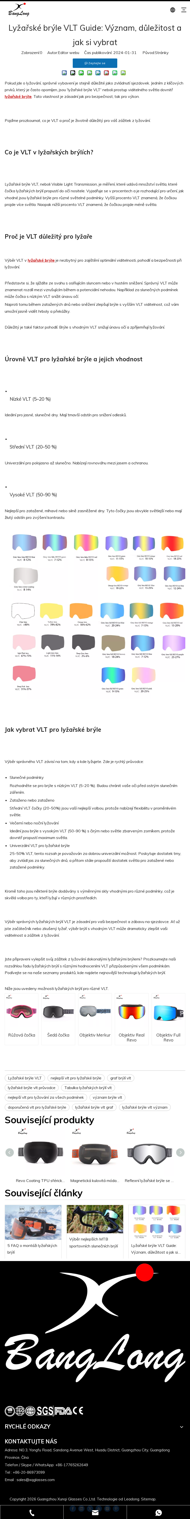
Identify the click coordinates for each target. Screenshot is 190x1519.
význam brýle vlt (107, 1097)
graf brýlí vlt (120, 1077)
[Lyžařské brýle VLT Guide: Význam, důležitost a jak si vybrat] (157, 1222)
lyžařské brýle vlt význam (144, 1107)
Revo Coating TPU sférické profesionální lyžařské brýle (40, 1180)
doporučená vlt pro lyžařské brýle (37, 1107)
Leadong (131, 1499)
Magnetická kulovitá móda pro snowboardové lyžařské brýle (95, 1180)
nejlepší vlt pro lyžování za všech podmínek (46, 1097)
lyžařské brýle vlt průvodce (31, 1087)
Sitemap (148, 1499)
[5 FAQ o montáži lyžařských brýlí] (33, 1222)
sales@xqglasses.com (36, 1479)
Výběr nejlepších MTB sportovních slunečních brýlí (93, 1242)
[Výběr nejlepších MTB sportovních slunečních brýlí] (95, 1219)
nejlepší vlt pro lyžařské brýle (76, 1077)
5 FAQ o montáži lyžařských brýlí (32, 1249)
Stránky (162, 52)
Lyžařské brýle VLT (25, 1077)
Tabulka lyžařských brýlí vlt (88, 1087)
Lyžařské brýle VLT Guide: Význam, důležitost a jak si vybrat (154, 1249)
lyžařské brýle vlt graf (94, 1107)
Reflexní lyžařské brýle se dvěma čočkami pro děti (149, 1180)
